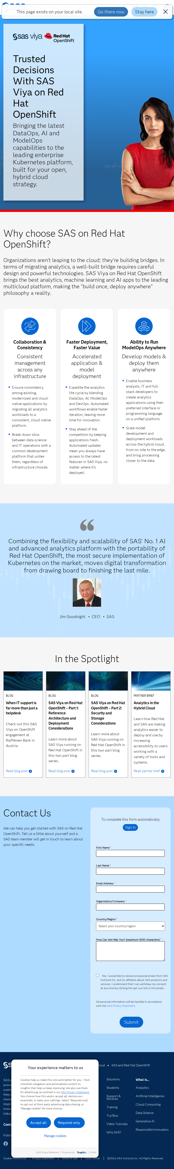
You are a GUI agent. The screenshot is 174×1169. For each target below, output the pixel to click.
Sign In (130, 827)
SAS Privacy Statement (121, 1005)
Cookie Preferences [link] (15, 1158)
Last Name (103, 865)
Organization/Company (111, 901)
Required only (69, 1122)
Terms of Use (69, 1158)
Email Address (105, 883)
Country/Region (106, 919)
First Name (103, 847)
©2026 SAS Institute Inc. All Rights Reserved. (135, 1158)
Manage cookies (55, 1136)
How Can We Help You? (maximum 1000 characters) (128, 939)
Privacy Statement (43, 1158)
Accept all (38, 1122)
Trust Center (92, 1158)
